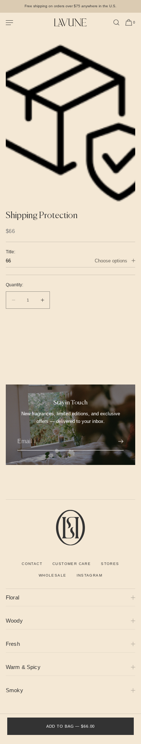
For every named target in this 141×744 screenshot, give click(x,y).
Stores (110, 564)
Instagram (90, 575)
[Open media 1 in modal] (70, 121)
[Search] (116, 22)
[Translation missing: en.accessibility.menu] (30, 22)
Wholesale (53, 575)
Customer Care (71, 564)
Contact (32, 564)
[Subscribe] (115, 441)
